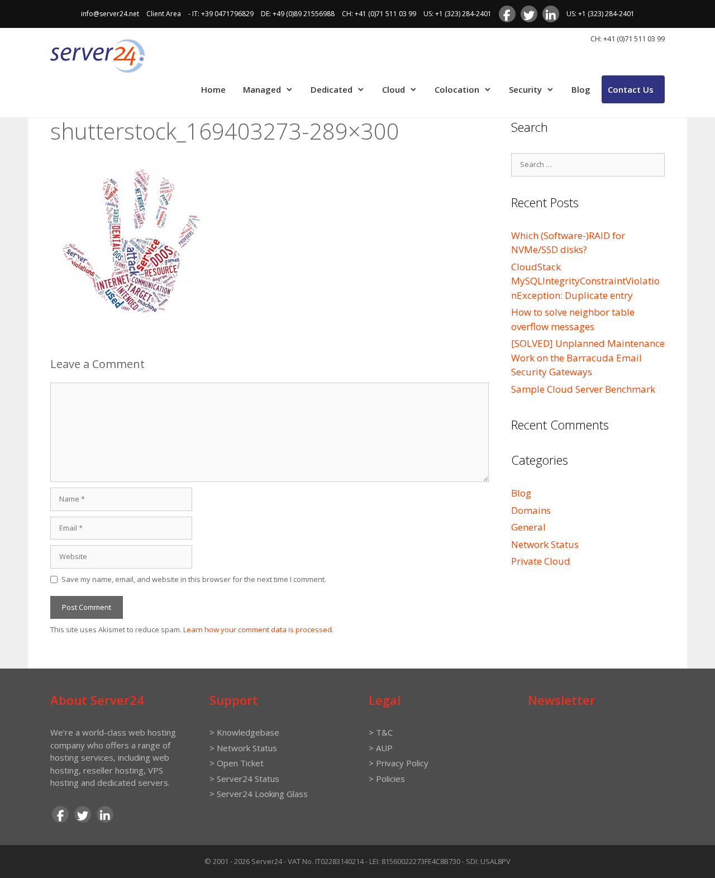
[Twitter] (529, 14)
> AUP (381, 747)
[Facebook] (507, 14)
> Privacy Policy (398, 763)
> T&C (381, 732)
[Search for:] (588, 163)
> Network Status (243, 747)
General (528, 527)
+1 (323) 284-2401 (463, 13)
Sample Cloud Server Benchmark (583, 389)
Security (525, 89)
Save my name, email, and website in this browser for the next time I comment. (193, 579)
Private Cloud (540, 561)
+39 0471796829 (227, 13)
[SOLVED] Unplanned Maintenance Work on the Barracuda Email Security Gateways (588, 357)
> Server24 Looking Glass (258, 793)
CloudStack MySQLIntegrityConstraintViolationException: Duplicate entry (585, 281)
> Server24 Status (244, 778)
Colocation (457, 89)
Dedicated (331, 89)
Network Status (545, 544)
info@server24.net (110, 13)
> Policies (387, 778)
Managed (262, 89)
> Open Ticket (236, 763)
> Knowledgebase (244, 732)
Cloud (393, 89)
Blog (580, 89)
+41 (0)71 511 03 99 (385, 13)
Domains (531, 510)
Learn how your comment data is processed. (258, 629)
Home (213, 89)
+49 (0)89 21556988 (304, 13)
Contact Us (631, 89)
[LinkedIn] (550, 14)
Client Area (163, 13)
